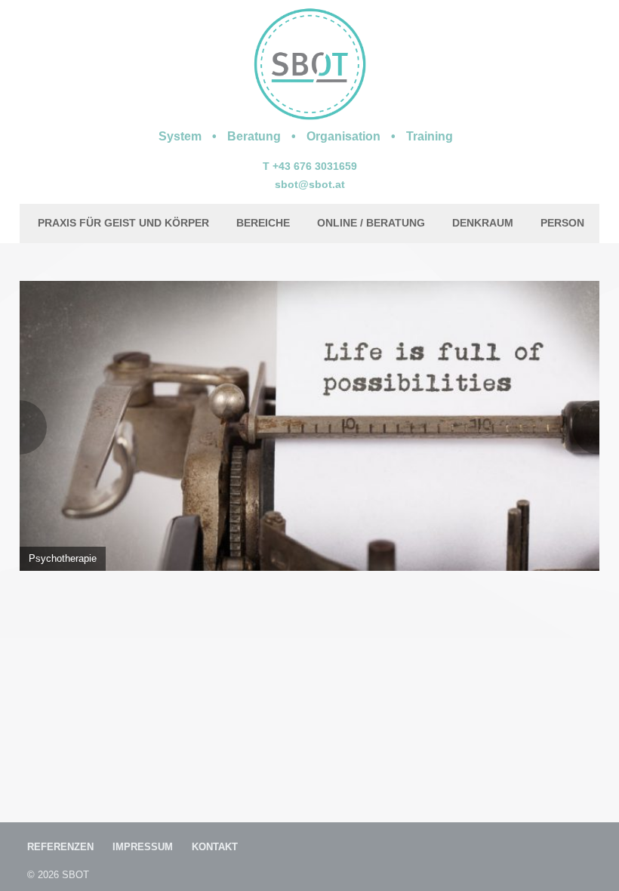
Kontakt (215, 846)
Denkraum (482, 223)
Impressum (142, 846)
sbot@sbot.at (310, 184)
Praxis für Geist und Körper (123, 223)
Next (585, 427)
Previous (33, 427)
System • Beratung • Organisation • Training (306, 136)
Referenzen (60, 846)
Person (562, 223)
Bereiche (263, 223)
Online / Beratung (371, 223)
